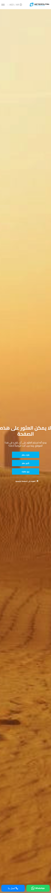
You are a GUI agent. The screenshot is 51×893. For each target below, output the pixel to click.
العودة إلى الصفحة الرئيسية (26, 481)
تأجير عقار (25, 463)
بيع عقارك (25, 471)
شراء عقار (25, 455)
